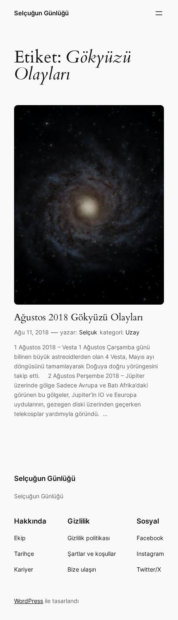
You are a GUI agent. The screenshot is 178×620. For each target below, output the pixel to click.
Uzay (132, 332)
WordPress (28, 600)
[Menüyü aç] (159, 13)
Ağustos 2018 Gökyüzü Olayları (78, 317)
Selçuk (88, 332)
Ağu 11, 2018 (31, 332)
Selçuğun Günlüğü (41, 13)
